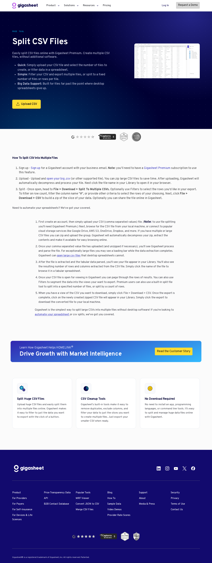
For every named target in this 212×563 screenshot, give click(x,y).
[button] (52, 5)
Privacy (175, 498)
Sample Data (114, 504)
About (142, 498)
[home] (25, 6)
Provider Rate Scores (118, 515)
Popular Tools (83, 492)
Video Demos (114, 509)
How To (111, 498)
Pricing (107, 5)
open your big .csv (58, 179)
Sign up (35, 168)
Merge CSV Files (84, 509)
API (46, 498)
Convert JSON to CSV (87, 504)
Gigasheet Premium (157, 168)
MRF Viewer (82, 498)
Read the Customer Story (173, 351)
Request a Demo (188, 5)
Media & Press (147, 504)
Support (143, 492)
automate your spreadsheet (52, 314)
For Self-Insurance (22, 509)
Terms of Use (178, 504)
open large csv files (68, 256)
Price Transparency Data (57, 492)
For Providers (19, 498)
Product (16, 492)
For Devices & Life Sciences (22, 517)
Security (175, 492)
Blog (109, 492)
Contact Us (177, 509)
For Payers (18, 504)
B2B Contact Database (56, 504)
